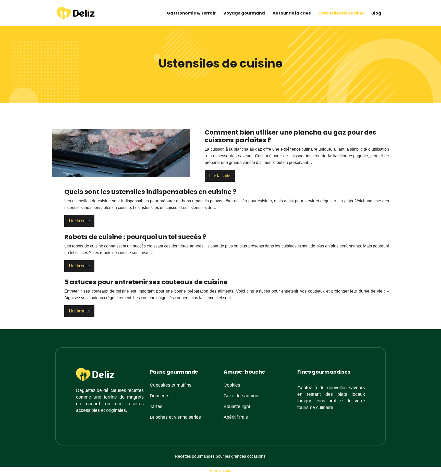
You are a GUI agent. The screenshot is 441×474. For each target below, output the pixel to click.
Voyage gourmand (244, 13)
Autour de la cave (292, 13)
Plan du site (220, 470)
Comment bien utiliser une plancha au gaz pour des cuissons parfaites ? (290, 136)
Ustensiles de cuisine (341, 13)
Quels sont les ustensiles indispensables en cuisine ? (150, 191)
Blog (376, 13)
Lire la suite (219, 176)
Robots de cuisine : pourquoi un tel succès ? (135, 236)
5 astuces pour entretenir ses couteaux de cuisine (145, 282)
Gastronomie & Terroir (191, 13)
